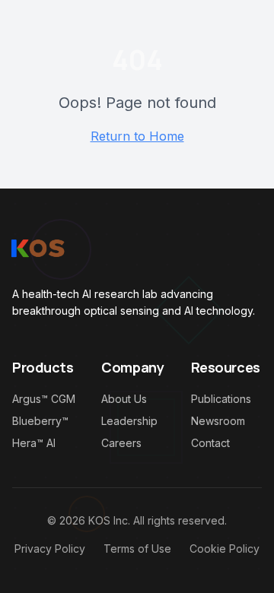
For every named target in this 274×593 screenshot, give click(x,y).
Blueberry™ (40, 420)
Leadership (129, 420)
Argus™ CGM (43, 398)
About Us (124, 398)
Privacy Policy (49, 548)
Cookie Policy (225, 548)
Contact (210, 442)
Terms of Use (137, 548)
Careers (121, 442)
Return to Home (137, 136)
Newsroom (218, 420)
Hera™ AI (34, 442)
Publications (221, 398)
